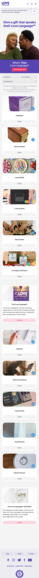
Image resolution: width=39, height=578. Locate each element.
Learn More (17, 12)
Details (20, 121)
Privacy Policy (19, 566)
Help (7, 554)
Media (19, 554)
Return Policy (28, 566)
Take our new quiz (19, 69)
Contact (31, 554)
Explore (19, 320)
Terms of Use (10, 566)
